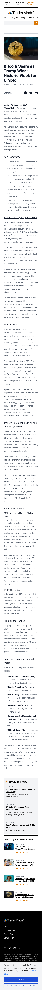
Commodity (9, 938)
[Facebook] (5, 948)
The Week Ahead (31, 3)
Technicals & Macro (14, 508)
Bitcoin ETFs (10, 324)
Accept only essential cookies (21, 986)
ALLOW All (20, 979)
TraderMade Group (7, 3)
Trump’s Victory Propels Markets (20, 217)
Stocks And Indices (12, 934)
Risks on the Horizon (14, 620)
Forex (6, 18)
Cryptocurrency (18, 18)
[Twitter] (14, 948)
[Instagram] (9, 948)
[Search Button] (36, 23)
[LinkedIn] (19, 948)
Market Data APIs (20, 3)
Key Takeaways (12, 157)
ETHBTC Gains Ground (13, 590)
